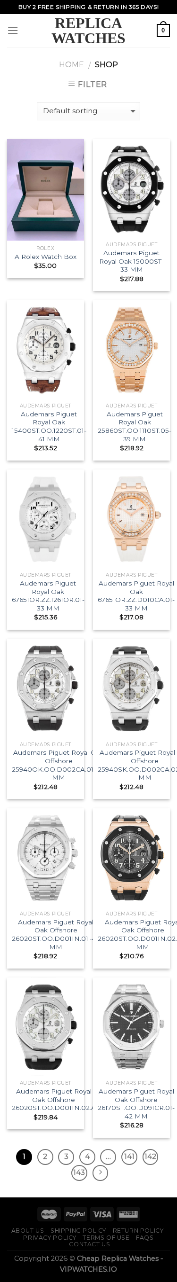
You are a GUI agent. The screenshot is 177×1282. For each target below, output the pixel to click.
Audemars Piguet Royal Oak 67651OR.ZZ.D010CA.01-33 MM (136, 595)
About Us (27, 1230)
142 (150, 1156)
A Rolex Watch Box (45, 256)
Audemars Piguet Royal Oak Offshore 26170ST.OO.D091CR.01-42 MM (136, 1103)
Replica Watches (88, 31)
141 (129, 1156)
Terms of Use (106, 1237)
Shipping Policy (78, 1230)
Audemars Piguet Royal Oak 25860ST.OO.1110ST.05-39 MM (134, 426)
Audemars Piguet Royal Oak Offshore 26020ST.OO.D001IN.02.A (54, 1099)
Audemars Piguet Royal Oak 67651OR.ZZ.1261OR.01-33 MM (48, 595)
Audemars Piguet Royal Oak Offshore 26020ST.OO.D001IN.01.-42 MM (56, 934)
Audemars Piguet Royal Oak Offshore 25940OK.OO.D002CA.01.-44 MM (59, 765)
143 (79, 1172)
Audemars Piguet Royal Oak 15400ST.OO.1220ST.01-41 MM (49, 426)
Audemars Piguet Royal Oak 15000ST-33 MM (131, 261)
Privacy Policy (49, 1237)
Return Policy (138, 1230)
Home (71, 64)
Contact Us (89, 1244)
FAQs (144, 1237)
